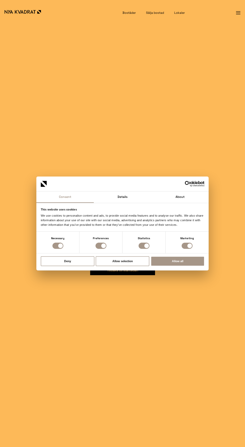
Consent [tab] (65, 197)
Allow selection (122, 261)
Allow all (177, 261)
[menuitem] (129, 13)
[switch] (101, 246)
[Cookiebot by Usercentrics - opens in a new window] (187, 184)
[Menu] (238, 13)
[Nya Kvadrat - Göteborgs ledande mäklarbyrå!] (27, 12)
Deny (67, 261)
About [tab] (180, 197)
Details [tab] (122, 197)
